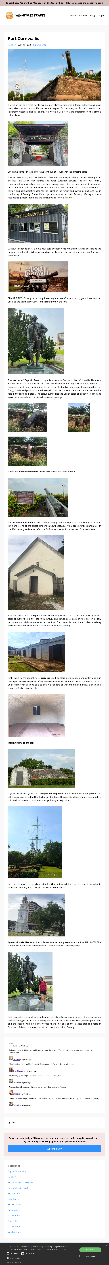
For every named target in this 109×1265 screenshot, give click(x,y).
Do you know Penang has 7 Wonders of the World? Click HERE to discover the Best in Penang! (54, 2)
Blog (92, 15)
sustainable (14, 1210)
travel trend (14, 1226)
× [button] (107, 1246)
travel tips (13, 1221)
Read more (62, 1249)
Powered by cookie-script (14, 1262)
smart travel (14, 1204)
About (73, 15)
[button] (38, 1258)
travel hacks (14, 1215)
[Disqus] (54, 1074)
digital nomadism (17, 1171)
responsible (14, 1193)
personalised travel (18, 1187)
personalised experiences (20, 1182)
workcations (14, 1232)
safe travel (13, 1199)
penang (12, 44)
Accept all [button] (90, 1250)
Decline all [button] (90, 1256)
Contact (83, 15)
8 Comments (39, 44)
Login (101, 15)
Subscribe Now (54, 1148)
